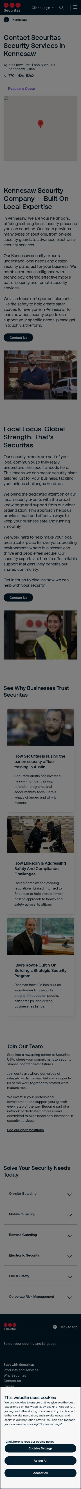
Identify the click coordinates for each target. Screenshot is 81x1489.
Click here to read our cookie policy (30, 1441)
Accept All (40, 1473)
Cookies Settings (40, 1448)
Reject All (40, 1460)
